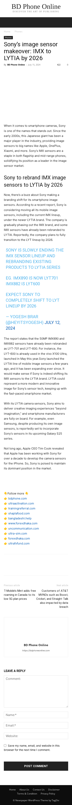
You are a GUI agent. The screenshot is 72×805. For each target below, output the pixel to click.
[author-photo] (36, 639)
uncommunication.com (23, 528)
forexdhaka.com (19, 538)
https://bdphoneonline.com (36, 650)
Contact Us (39, 789)
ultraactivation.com (21, 503)
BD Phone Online (16, 64)
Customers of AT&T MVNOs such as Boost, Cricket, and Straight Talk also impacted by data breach (52, 599)
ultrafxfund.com (19, 543)
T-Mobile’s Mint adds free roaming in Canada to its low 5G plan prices (20, 595)
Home (7, 31)
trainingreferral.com (21, 508)
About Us (24, 789)
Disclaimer (54, 789)
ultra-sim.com (17, 533)
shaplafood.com (19, 513)
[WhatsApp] (34, 73)
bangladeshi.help (19, 518)
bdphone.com (17, 498)
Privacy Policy (48, 793)
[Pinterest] (25, 73)
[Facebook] (8, 73)
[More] (43, 73)
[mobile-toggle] (6, 22)
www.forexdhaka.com (22, 523)
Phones (18, 31)
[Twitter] (16, 73)
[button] (66, 22)
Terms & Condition (27, 793)
